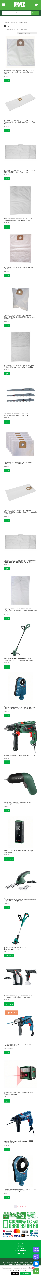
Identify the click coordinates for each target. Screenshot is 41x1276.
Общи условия (25, 1273)
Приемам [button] (15, 1273)
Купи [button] (7, 80)
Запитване (9, 859)
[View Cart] (36, 5)
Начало (6, 22)
